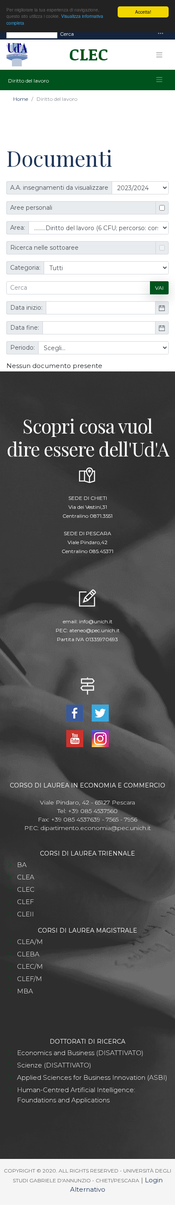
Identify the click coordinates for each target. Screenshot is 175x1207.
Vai (159, 288)
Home (20, 99)
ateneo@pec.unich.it (94, 630)
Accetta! (143, 12)
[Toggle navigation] (160, 34)
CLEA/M (30, 942)
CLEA (25, 877)
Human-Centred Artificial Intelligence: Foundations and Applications (76, 1095)
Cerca (67, 34)
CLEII (25, 914)
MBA (25, 991)
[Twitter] (100, 712)
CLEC (25, 889)
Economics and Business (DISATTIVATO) (80, 1053)
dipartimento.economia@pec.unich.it (95, 828)
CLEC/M (30, 966)
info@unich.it (96, 621)
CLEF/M (29, 979)
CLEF (25, 902)
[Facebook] (76, 712)
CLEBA (28, 954)
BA (22, 865)
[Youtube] (76, 738)
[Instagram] (100, 738)
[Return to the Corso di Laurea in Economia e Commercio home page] (85, 55)
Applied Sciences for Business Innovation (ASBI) (92, 1077)
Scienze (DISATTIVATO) (54, 1065)
